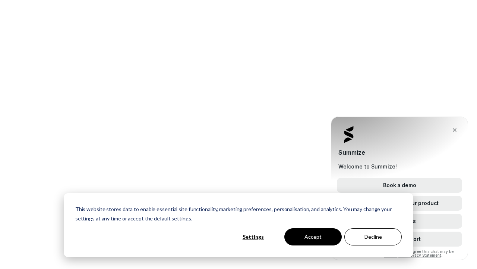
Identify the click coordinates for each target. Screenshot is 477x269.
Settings (253, 237)
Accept (313, 237)
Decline (373, 237)
